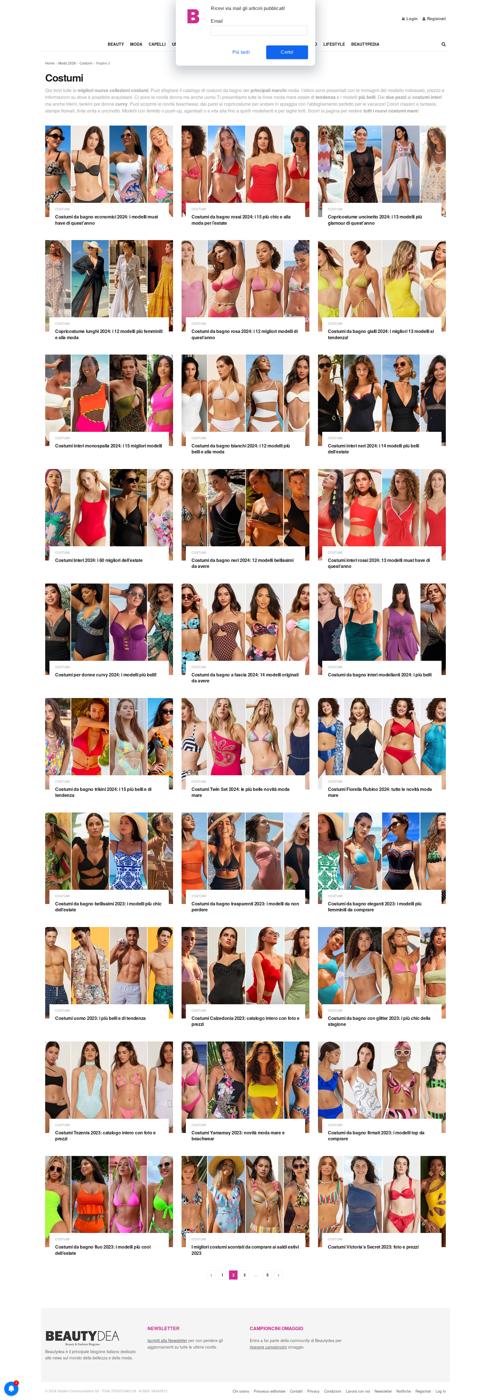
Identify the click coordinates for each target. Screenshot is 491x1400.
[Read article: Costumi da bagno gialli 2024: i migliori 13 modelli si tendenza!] (382, 286)
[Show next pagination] (278, 1275)
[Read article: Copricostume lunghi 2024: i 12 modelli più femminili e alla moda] (109, 286)
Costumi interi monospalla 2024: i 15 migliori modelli (108, 445)
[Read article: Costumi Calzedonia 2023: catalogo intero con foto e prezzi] (245, 972)
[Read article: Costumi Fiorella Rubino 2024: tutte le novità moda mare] (382, 743)
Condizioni (332, 1390)
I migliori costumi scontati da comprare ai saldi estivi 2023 (245, 1249)
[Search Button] (444, 44)
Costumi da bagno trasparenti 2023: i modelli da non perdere (245, 906)
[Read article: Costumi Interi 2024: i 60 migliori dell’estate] (109, 515)
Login (411, 18)
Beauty (116, 44)
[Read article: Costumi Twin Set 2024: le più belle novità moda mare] (245, 743)
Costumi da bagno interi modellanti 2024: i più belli (379, 674)
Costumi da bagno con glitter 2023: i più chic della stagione (379, 1021)
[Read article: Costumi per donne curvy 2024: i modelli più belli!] (109, 629)
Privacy (313, 1390)
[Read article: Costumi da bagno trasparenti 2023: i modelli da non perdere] (245, 858)
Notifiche (403, 1390)
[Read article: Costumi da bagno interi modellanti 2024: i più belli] (382, 629)
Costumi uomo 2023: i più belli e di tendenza (100, 1018)
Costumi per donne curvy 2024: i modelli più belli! (106, 674)
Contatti (296, 1390)
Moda (136, 44)
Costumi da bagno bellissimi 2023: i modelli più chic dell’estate (108, 906)
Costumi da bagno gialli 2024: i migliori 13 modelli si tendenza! (381, 334)
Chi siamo (241, 1390)
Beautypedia (365, 44)
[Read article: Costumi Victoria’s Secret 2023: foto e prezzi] (382, 1201)
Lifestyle (334, 44)
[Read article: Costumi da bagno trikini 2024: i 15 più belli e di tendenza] (109, 743)
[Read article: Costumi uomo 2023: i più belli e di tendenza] (109, 972)
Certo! (287, 52)
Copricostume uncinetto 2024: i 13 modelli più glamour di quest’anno (375, 219)
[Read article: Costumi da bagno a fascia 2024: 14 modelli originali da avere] (245, 629)
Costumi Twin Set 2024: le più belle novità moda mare (241, 792)
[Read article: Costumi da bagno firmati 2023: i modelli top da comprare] (382, 1087)
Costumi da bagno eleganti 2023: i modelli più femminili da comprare (375, 906)
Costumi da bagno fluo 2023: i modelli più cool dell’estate (102, 1249)
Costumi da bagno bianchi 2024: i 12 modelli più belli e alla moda (241, 448)
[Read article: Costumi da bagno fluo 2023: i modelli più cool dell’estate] (109, 1201)
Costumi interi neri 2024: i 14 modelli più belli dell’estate (373, 448)
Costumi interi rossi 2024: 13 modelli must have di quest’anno (379, 563)
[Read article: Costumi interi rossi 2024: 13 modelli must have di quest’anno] (382, 515)
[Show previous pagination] (211, 1275)
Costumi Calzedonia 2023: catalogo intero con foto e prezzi (245, 1021)
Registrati (436, 18)
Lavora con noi (358, 1390)
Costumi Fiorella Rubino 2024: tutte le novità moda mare (380, 792)
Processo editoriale (269, 1390)
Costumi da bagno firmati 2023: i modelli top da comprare (376, 1135)
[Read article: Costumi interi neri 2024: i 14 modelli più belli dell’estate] (382, 400)
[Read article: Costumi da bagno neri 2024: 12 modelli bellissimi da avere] (245, 515)
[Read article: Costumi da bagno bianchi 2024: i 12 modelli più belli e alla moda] (245, 400)
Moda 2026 (67, 63)
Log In (441, 1390)
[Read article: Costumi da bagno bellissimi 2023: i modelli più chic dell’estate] (109, 858)
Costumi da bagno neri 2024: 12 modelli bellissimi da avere (242, 563)
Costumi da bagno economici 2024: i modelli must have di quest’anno (106, 219)
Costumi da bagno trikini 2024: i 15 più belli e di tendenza (103, 792)
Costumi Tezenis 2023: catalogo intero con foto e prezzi (105, 1135)
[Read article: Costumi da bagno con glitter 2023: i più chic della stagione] (382, 972)
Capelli (157, 44)
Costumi (86, 63)
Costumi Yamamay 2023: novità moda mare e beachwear (238, 1135)
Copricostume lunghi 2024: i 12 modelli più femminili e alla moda (108, 334)
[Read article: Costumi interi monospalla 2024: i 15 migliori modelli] (109, 400)
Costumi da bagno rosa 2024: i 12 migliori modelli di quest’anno (244, 334)
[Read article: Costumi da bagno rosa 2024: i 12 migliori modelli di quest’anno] (245, 286)
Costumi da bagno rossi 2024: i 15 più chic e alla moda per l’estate (241, 219)
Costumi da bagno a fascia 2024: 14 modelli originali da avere (245, 677)
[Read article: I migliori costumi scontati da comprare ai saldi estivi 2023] (245, 1201)
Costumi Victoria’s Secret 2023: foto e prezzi (373, 1246)
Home (50, 63)
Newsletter (383, 1390)
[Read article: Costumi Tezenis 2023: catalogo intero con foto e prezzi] (109, 1087)
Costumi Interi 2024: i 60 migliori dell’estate (98, 560)
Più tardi (241, 52)
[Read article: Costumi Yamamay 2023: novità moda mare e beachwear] (245, 1087)
